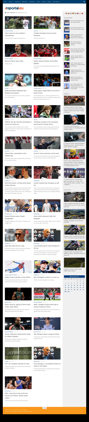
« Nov (65, 291)
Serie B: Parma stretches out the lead (46, 153)
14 (74, 285)
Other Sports (56, 1)
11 (65, 285)
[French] (71, 13)
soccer (36, 30)
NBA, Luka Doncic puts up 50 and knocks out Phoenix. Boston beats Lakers (16, 395)
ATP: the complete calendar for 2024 (17, 364)
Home (5, 1)
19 (68, 287)
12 (68, 285)
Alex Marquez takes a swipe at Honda (46, 334)
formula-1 (8, 180)
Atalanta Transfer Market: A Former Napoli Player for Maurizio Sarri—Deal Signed (77, 36)
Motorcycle (24, 1)
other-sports (37, 88)
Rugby (49, 1)
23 (80, 287)
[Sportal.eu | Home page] (14, 8)
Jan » (69, 291)
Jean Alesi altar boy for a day (14, 246)
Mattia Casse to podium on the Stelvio (17, 277)
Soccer (10, 1)
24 (83, 287)
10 (83, 283)
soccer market (9, 30)
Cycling (44, 1)
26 (68, 289)
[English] (66, 13)
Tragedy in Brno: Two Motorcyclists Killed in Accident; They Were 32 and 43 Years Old (74, 253)
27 (71, 289)
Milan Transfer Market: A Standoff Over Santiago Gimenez (76, 43)
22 (77, 287)
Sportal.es (30, 411)
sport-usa (7, 391)
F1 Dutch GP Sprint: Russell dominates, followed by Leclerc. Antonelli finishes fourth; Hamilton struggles (74, 145)
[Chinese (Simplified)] (82, 13)
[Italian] (76, 13)
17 (83, 285)
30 (80, 289)
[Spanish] (69, 13)
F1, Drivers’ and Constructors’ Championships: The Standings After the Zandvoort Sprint (74, 128)
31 (83, 289)
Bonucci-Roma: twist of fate (14, 61)
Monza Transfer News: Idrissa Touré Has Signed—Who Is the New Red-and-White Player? (77, 50)
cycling (7, 119)
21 (74, 287)
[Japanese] (80, 13)
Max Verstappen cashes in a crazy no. (46, 277)
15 (77, 285)
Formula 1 (17, 1)
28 (74, 289)
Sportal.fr (25, 411)
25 (65, 289)
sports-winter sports (11, 275)
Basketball (32, 1)
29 (77, 289)
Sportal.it (15, 411)
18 (65, 287)
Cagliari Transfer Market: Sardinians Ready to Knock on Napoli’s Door (77, 71)
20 (71, 287)
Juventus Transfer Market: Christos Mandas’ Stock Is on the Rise (77, 57)
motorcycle (8, 214)
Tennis (38, 1)
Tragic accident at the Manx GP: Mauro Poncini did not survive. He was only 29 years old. (74, 205)
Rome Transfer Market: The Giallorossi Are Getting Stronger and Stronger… (78, 64)
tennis (6, 88)
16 (80, 285)
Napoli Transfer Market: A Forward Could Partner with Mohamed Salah (77, 79)
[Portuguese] (78, 13)
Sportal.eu (20, 411)
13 (71, 285)
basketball (37, 180)
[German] (73, 13)
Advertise (25, 409)
